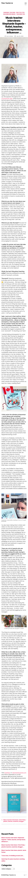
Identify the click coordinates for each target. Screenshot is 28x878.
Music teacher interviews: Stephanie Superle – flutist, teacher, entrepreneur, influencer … (13, 839)
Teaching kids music (9, 14)
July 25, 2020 (19, 36)
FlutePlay (7, 772)
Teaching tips (20, 14)
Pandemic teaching (9, 12)
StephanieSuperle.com (19, 772)
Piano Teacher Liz (7, 3)
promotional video (7, 98)
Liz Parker (10, 36)
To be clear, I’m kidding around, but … (12, 855)
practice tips (20, 12)
